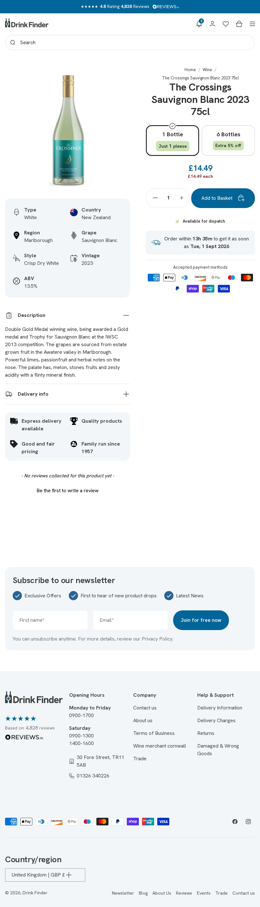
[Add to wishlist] (119, 78)
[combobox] (130, 42)
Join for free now (201, 620)
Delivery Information (219, 707)
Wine (207, 69)
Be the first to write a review (67, 490)
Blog (143, 893)
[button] (199, 24)
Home (190, 69)
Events (204, 893)
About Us (162, 893)
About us (143, 720)
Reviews (184, 893)
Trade (139, 758)
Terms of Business (154, 733)
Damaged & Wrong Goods (218, 749)
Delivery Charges (216, 720)
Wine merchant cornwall (159, 745)
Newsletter (123, 893)
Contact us (145, 707)
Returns (205, 733)
